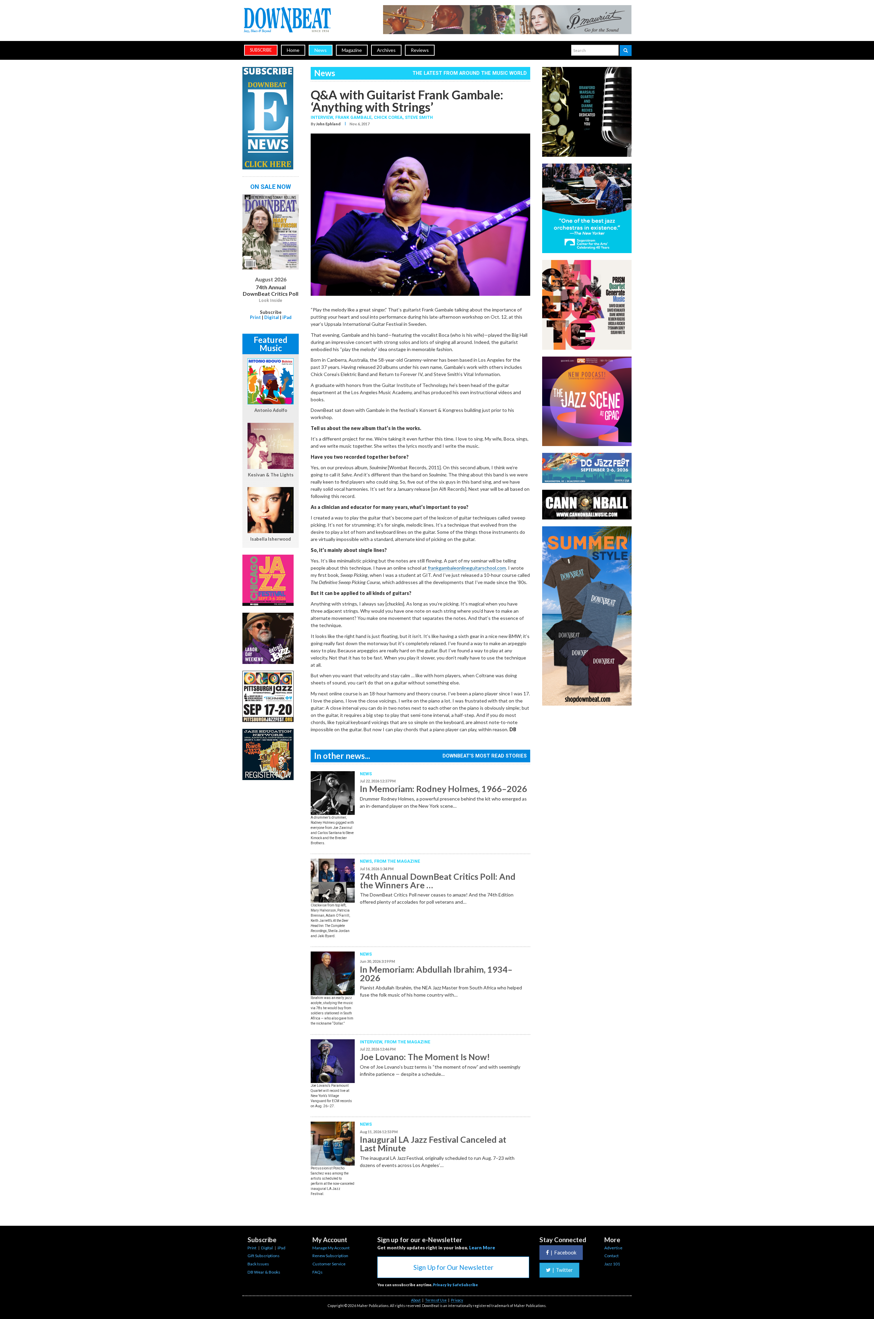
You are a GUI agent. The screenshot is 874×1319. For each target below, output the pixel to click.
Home (293, 50)
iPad (287, 317)
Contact (611, 1255)
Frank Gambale (353, 117)
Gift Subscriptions (264, 1255)
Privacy (457, 1300)
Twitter (562, 1270)
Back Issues (258, 1263)
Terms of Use (436, 1300)
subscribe (261, 50)
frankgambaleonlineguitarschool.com (467, 568)
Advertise (613, 1247)
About (416, 1300)
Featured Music (270, 344)
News (320, 50)
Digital (271, 317)
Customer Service (329, 1263)
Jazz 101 (612, 1263)
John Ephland (328, 124)
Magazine (352, 50)
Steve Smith (419, 117)
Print (255, 317)
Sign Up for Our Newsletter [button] (453, 1267)
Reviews (420, 50)
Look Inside (270, 300)
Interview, (323, 117)
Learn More (482, 1247)
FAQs (317, 1272)
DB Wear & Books (264, 1272)
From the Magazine (397, 861)
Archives (386, 50)
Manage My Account (331, 1247)
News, (367, 861)
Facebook (563, 1252)
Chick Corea (388, 117)
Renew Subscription (330, 1255)
